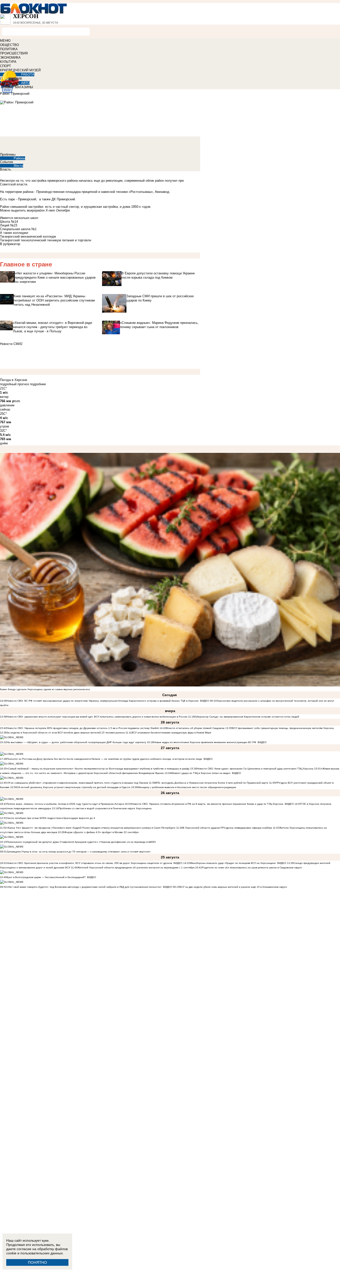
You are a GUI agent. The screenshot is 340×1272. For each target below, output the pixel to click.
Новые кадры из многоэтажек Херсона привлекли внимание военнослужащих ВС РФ (205, 742)
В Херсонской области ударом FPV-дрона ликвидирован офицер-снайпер (227, 827)
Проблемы (7, 154)
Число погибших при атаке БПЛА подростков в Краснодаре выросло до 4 (51, 818)
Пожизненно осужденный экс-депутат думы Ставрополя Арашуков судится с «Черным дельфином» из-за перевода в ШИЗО (81, 842)
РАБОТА (27, 74)
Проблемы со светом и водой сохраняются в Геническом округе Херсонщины (105, 808)
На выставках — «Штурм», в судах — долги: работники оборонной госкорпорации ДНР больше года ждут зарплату (76, 742)
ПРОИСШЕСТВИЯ (14, 53)
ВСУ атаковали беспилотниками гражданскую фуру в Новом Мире (171, 732)
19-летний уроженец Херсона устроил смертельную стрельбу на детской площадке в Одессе (73, 787)
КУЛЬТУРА (8, 62)
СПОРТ (5, 66)
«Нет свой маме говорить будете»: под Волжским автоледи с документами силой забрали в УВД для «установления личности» (84, 887)
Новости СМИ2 (11, 344)
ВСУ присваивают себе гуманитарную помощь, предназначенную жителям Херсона (283, 728)
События (6, 162)
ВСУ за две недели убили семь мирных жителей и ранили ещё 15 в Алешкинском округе (233, 887)
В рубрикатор (10, 244)
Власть (5, 169)
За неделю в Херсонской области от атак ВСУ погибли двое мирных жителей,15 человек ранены (66, 732)
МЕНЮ (5, 40)
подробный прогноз (14, 384)
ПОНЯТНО (37, 1262)
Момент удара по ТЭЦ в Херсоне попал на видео (200, 773)
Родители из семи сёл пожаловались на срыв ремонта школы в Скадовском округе (252, 867)
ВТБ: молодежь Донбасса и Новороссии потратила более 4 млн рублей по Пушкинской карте (211, 782)
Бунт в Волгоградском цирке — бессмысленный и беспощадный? (46, 877)
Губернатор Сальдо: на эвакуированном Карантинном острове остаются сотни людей (247, 716)
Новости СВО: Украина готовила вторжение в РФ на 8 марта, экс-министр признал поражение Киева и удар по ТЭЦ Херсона (207, 804)
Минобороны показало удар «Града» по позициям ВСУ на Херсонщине (233, 863)
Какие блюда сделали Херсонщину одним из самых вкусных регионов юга (45, 689)
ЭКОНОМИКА (10, 57)
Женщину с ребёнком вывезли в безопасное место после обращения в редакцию (187, 787)
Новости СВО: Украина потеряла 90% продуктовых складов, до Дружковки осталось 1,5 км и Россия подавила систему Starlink (83, 728)
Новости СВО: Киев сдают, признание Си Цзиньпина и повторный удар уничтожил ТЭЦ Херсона (255, 768)
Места (18, 166)
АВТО (25, 83)
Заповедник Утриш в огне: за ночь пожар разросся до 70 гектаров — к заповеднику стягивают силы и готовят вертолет (79, 851)
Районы (19, 158)
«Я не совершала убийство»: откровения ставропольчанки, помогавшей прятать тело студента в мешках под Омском (77, 782)
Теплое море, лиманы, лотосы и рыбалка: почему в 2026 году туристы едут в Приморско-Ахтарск (65, 804)
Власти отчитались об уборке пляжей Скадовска (195, 728)
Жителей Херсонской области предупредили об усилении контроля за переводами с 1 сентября (135, 867)
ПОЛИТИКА (9, 49)
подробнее (38, 384)
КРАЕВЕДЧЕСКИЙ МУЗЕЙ (20, 70)
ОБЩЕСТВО (9, 45)
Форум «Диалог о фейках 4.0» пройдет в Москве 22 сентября (101, 832)
